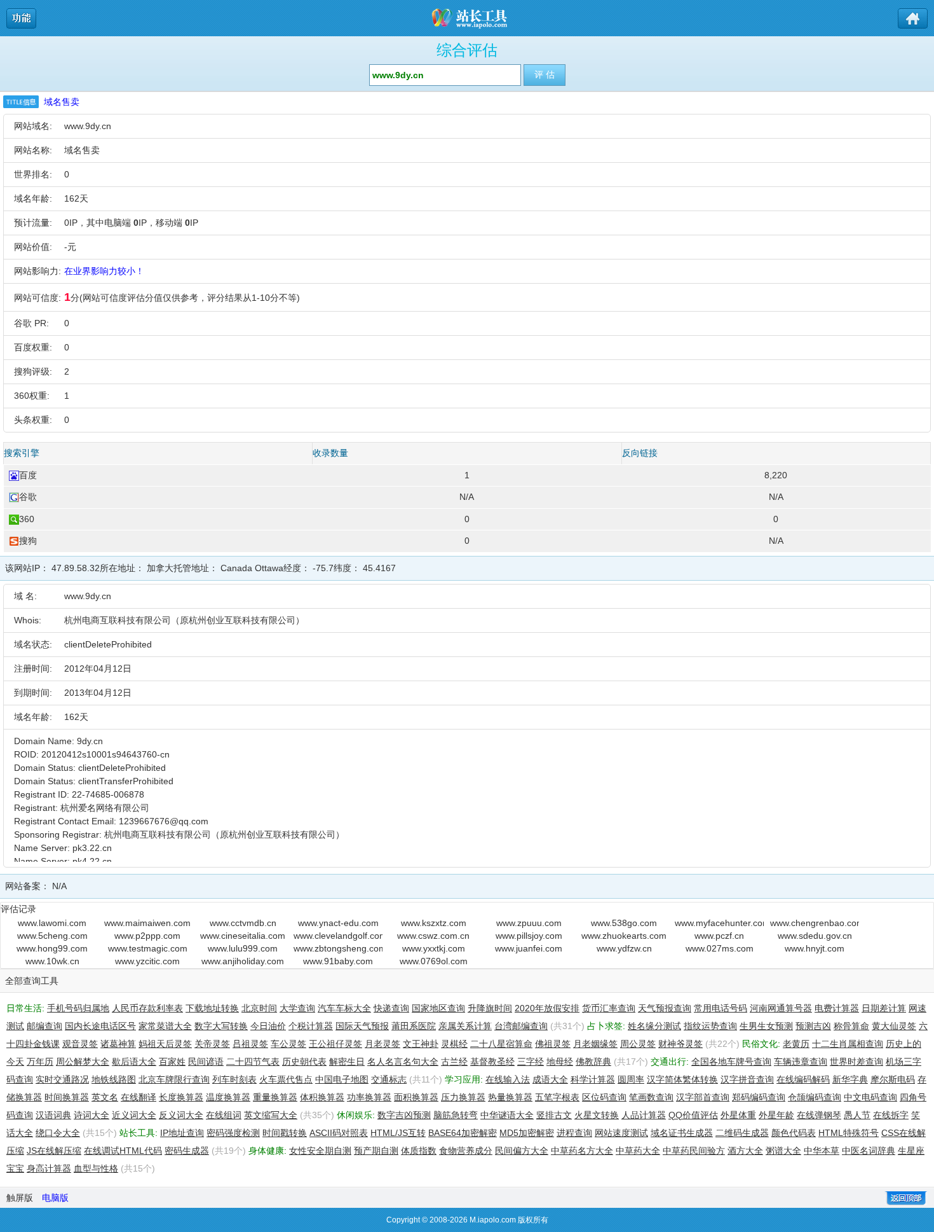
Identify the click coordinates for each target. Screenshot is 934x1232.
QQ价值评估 (693, 1115)
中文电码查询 (870, 1097)
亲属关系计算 (465, 1026)
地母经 (559, 1061)
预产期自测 (376, 1150)
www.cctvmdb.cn (243, 923)
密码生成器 (187, 1150)
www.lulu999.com (243, 948)
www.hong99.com (52, 948)
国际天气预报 (362, 1026)
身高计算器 (49, 1168)
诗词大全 (91, 1115)
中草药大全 (638, 1150)
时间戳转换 (284, 1133)
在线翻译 (138, 1097)
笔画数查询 (651, 1097)
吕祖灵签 (250, 1044)
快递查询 (391, 1008)
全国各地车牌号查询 (731, 1061)
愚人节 (857, 1115)
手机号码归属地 (78, 1008)
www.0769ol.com (434, 961)
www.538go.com (624, 923)
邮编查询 (44, 1026)
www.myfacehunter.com (719, 923)
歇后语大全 (134, 1061)
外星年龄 (776, 1115)
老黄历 (796, 1044)
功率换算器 (369, 1097)
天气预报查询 (664, 1008)
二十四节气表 (253, 1061)
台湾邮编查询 (521, 1026)
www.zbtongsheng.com (338, 948)
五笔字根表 (557, 1097)
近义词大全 (134, 1115)
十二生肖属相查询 (847, 1044)
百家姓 (172, 1061)
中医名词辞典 (868, 1150)
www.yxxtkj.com (433, 948)
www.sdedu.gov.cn (815, 936)
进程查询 (574, 1133)
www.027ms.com (720, 948)
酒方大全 (745, 1150)
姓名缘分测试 (654, 1026)
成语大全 (550, 1079)
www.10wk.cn (52, 961)
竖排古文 (554, 1115)
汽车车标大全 (344, 1008)
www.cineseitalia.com (242, 936)
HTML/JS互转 (398, 1133)
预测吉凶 (813, 1026)
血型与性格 (96, 1168)
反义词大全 (181, 1115)
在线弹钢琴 (819, 1115)
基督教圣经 (492, 1061)
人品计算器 (643, 1115)
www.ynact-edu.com (338, 923)
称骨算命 (851, 1026)
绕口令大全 (58, 1133)
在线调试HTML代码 (123, 1150)
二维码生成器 (742, 1133)
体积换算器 (322, 1097)
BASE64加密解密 (462, 1133)
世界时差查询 (856, 1061)
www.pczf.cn (719, 936)
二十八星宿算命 (501, 1044)
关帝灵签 (212, 1044)
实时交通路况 (62, 1079)
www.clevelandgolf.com (338, 936)
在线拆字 (891, 1115)
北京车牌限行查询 (174, 1079)
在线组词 (223, 1115)
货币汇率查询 (608, 1008)
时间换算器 (66, 1097)
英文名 (104, 1097)
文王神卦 (420, 1044)
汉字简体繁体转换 (682, 1079)
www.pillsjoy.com (529, 936)
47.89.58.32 (75, 568)
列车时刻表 (234, 1079)
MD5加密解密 (526, 1133)
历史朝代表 (304, 1061)
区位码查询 (604, 1097)
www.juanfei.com (528, 948)
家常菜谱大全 (165, 1026)
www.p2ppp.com (147, 936)
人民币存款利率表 (147, 1008)
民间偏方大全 (521, 1150)
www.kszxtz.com (433, 923)
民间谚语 (206, 1061)
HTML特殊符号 (848, 1133)
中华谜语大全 (507, 1115)
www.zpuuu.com (529, 923)
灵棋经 (454, 1044)
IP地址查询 (182, 1133)
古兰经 (454, 1061)
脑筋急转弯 (455, 1115)
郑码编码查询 (758, 1097)
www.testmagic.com (147, 948)
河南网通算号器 (781, 1008)
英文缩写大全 (270, 1115)
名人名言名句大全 (402, 1061)
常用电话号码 (720, 1008)
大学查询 (297, 1008)
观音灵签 (80, 1044)
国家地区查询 (438, 1008)
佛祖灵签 (553, 1044)
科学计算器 (593, 1079)
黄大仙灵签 (894, 1026)
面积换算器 (416, 1097)
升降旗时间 (490, 1008)
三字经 (530, 1061)
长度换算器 (181, 1097)
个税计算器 (310, 1026)
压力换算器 (463, 1097)
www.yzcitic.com (147, 961)
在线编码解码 (803, 1079)
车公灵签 (288, 1044)
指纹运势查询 (710, 1026)
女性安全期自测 (320, 1150)
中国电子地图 (342, 1079)
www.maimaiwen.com (147, 923)
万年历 (40, 1061)
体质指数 (419, 1150)
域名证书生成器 (682, 1133)
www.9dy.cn (87, 126)
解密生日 (347, 1061)
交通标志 (389, 1079)
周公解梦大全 (82, 1061)
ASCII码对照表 (338, 1133)
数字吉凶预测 (404, 1115)
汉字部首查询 (702, 1097)
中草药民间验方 (694, 1150)
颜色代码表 (793, 1133)
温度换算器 (228, 1097)
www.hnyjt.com (814, 948)
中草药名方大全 (582, 1150)
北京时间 (259, 1008)
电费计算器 (837, 1008)
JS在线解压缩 (54, 1150)
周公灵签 (638, 1044)
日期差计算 (884, 1008)
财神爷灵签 (680, 1044)
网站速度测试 (621, 1133)
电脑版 (55, 1198)
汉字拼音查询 (747, 1079)
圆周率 (631, 1079)
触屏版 (19, 1198)
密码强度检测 (233, 1133)
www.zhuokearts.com (624, 936)
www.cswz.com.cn (433, 936)
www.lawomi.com (52, 923)
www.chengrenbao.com (814, 923)
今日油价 (268, 1026)
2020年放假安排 (547, 1008)
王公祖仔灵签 (335, 1044)
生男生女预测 (766, 1026)
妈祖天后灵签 (165, 1044)
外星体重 (738, 1115)
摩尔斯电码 (892, 1079)
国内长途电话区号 (100, 1026)
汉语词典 (53, 1115)
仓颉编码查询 (814, 1097)
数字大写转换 (221, 1026)
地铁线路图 (113, 1079)
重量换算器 (275, 1097)
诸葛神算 (118, 1044)
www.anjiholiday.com (242, 961)
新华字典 (850, 1079)
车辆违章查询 (800, 1061)
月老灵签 (382, 1044)
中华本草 (821, 1150)
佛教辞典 (593, 1061)
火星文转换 (596, 1115)
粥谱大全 (783, 1150)
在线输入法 (507, 1079)
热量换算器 (510, 1097)
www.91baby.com (338, 961)
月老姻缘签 (595, 1044)
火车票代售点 (286, 1079)
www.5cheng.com (52, 936)
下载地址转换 (212, 1008)
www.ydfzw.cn (624, 948)
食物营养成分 (465, 1150)
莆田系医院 (413, 1026)
